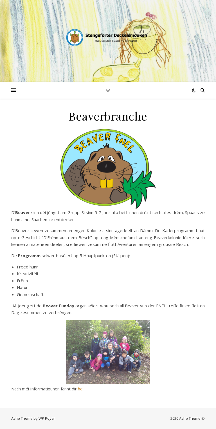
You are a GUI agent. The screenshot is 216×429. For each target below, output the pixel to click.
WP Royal (47, 418)
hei (81, 389)
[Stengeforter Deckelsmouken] (108, 37)
